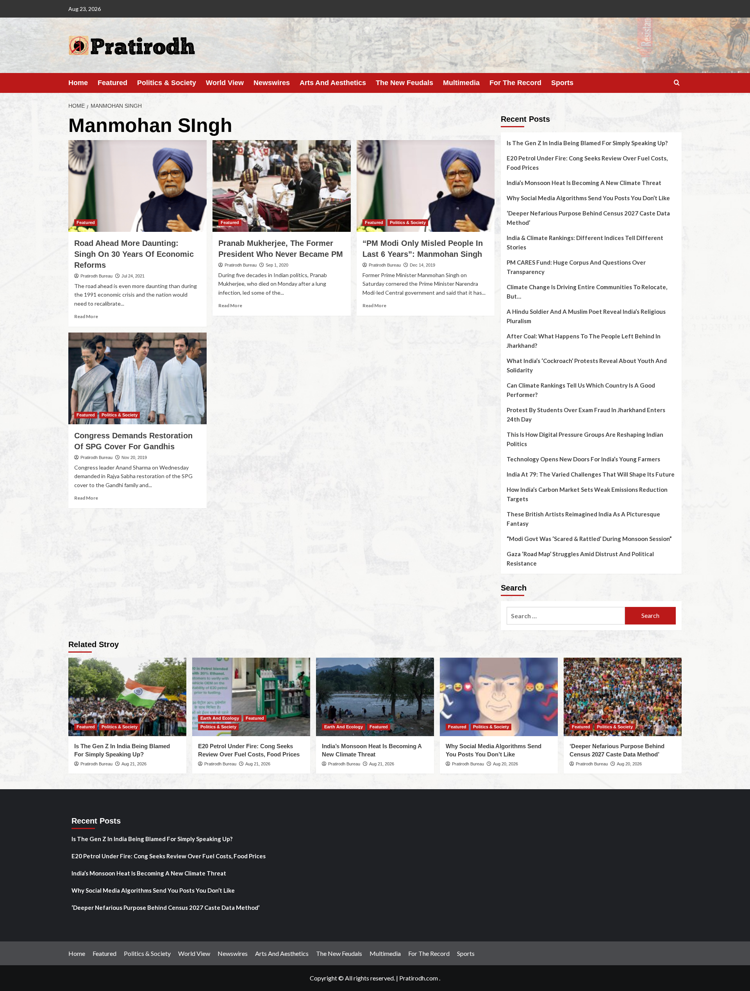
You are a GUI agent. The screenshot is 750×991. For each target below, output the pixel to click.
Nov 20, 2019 (134, 457)
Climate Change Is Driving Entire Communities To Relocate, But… (587, 291)
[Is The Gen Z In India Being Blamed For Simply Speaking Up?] (127, 697)
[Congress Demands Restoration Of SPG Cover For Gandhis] (137, 379)
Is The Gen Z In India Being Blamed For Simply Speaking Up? (587, 142)
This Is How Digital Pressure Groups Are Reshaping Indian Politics (585, 439)
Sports (562, 83)
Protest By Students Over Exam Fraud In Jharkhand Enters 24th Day (586, 414)
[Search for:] (566, 615)
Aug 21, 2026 (133, 763)
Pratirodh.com (418, 978)
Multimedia (461, 83)
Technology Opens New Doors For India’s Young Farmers (583, 459)
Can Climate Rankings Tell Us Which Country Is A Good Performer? (581, 390)
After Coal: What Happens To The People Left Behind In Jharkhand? (584, 341)
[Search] (677, 83)
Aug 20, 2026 (505, 763)
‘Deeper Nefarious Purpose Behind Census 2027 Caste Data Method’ (588, 218)
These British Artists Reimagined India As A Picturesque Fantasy (583, 519)
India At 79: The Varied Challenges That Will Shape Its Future (591, 474)
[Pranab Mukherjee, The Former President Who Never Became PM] (281, 186)
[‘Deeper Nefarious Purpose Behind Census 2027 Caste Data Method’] (623, 697)
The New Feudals (404, 83)
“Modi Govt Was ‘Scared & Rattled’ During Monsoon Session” (589, 538)
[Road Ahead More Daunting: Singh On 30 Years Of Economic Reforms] (137, 186)
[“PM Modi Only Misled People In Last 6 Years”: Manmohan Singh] (426, 186)
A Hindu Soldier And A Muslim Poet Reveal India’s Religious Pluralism (586, 316)
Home (78, 83)
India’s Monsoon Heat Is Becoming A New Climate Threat (584, 182)
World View (225, 83)
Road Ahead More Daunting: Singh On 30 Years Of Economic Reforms (134, 254)
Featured (112, 83)
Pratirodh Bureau (96, 276)
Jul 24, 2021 (133, 276)
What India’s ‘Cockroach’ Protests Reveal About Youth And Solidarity (587, 365)
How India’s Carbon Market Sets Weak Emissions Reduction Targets (587, 494)
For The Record (515, 83)
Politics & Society (166, 83)
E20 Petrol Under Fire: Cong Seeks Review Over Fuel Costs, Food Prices (587, 163)
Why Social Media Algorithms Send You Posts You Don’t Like (588, 197)
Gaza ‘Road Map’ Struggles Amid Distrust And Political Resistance (580, 558)
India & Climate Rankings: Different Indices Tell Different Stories (585, 242)
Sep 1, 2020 (277, 265)
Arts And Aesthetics (333, 83)
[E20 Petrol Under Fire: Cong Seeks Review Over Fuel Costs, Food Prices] (251, 697)
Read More (86, 316)
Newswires (272, 83)
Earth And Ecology (219, 718)
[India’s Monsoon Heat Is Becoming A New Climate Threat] (375, 697)
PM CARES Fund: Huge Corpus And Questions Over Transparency (576, 267)
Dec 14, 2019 (422, 265)
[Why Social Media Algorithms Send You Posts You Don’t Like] (499, 697)
